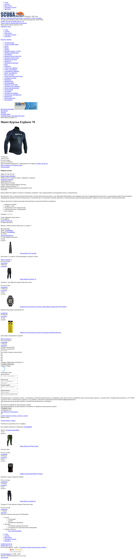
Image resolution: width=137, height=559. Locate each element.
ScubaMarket (9, 230)
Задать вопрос (5, 167)
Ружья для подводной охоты (13, 76)
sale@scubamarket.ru (7, 235)
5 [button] (10, 174)
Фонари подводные (10, 59)
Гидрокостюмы (9, 42)
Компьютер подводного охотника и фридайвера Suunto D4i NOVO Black (43, 306)
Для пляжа (7, 91)
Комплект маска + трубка (12, 51)
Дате (2, 412)
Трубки (6, 49)
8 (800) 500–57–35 (18, 21)
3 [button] (5, 174)
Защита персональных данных (36, 547)
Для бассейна (8, 89)
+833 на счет (5, 158)
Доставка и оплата (10, 7)
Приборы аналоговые (11, 63)
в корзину (4, 266)
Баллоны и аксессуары (11, 58)
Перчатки (7, 66)
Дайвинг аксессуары (11, 84)
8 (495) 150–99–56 (6, 21)
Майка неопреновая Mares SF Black (31, 473)
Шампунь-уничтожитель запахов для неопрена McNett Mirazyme (40, 332)
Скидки (6, 4)
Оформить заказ (6, 26)
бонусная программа (14, 531)
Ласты (6, 46)
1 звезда (25, 415)
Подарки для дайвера (11, 93)
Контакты (7, 9)
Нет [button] (2, 174)
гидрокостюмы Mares (12, 430)
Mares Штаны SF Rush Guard (29, 446)
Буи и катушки (9, 74)
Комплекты (8, 96)
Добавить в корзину (7, 179)
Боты (6, 64)
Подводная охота (9, 98)
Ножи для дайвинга (10, 73)
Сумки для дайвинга (11, 68)
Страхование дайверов (11, 71)
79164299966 (28, 427)
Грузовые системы (10, 78)
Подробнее (4, 111)
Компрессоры (8, 81)
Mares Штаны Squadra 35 (28, 501)
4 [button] (8, 174)
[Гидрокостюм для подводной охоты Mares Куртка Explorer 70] (16, 155)
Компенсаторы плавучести (12, 56)
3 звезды (14, 415)
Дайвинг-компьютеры (11, 53)
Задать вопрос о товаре (8, 420)
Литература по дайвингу (12, 86)
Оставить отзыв (17, 165)
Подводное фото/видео (11, 88)
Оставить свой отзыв (7, 364)
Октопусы (7, 61)
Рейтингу (7, 412)
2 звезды (20, 415)
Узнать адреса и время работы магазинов (14, 23)
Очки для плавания (10, 69)
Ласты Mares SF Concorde (28, 253)
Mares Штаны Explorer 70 (28, 279)
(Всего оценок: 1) (6, 259)
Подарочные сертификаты (12, 95)
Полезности (14, 412)
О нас (6, 2)
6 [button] (13, 174)
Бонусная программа (7, 109)
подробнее (4, 263)
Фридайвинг (8, 100)
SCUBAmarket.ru (6, 554)
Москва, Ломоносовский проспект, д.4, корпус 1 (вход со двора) (21, 18)
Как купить (8, 5)
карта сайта (4, 557)
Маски (6, 48)
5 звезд (3, 415)
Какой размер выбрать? (8, 176)
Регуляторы (8, 54)
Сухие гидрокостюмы (11, 44)
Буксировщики (9, 83)
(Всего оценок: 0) (6, 165)
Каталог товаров (6, 39)
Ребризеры (7, 79)
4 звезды (8, 415)
